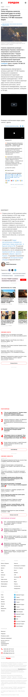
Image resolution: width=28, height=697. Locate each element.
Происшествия (4, 581)
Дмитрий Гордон (20, 594)
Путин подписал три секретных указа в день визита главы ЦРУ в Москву (13, 495)
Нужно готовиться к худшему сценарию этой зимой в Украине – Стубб (12, 490)
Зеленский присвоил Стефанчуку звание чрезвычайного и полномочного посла (11, 500)
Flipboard (18, 616)
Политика (3, 565)
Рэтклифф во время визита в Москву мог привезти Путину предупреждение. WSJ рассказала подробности (12, 479)
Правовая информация (6, 638)
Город (2, 592)
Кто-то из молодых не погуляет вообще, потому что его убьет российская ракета (14, 335)
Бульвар (4, 309)
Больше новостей (14, 514)
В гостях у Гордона (18, 568)
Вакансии (3, 631)
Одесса (2, 599)
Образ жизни (4, 579)
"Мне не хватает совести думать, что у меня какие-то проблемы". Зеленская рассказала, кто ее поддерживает (15, 537)
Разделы (16, 560)
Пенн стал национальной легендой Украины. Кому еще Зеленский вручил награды (7, 322)
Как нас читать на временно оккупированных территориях (5, 643)
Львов (2, 597)
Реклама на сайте (5, 635)
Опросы (16, 583)
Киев (2, 594)
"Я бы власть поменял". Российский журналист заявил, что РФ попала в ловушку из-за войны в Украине (13, 472)
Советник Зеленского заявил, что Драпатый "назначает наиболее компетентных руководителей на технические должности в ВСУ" (15, 421)
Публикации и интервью (19, 565)
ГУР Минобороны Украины (7, 275)
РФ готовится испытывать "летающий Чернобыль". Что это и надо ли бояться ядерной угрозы (14, 485)
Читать (23, 279)
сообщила (4, 63)
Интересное (4, 586)
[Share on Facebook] (9, 270)
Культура (3, 574)
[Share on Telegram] (15, 270)
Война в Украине (5, 563)
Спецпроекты (17, 588)
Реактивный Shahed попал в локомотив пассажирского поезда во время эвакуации (14, 429)
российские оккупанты (19, 275)
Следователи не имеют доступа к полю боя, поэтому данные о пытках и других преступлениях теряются (13, 358)
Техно (2, 577)
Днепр (2, 606)
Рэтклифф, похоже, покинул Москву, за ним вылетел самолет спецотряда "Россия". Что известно (12, 506)
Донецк (3, 601)
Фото (15, 579)
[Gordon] (13, 3)
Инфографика (4, 583)
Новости (3, 560)
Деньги (2, 568)
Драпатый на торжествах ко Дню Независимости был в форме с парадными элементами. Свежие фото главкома (15, 544)
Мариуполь (3, 608)
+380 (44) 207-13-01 (8, 649)
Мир (2, 570)
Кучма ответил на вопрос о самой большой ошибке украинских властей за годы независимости (15, 444)
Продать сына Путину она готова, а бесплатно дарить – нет (12, 340)
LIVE (15, 574)
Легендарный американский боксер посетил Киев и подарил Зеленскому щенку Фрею (14, 460)
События (8, 6)
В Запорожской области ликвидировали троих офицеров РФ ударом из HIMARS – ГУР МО (7, 300)
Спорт (2, 572)
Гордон (2, 6)
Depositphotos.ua (21, 669)
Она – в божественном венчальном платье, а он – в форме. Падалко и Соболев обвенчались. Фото (15, 523)
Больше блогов (13, 363)
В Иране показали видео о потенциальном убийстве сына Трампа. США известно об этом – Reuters (13, 466)
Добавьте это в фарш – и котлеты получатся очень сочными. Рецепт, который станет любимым (15, 552)
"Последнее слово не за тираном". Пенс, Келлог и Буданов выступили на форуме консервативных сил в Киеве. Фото (15, 436)
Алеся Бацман (19, 611)
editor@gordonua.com (8, 653)
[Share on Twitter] (12, 270)
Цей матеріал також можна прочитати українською (12, 24)
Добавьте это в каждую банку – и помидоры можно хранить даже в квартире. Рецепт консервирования (15, 530)
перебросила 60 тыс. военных (12, 252)
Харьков (3, 603)
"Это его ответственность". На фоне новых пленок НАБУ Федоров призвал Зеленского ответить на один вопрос (15, 414)
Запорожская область (6, 273)
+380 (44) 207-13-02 (8, 651)
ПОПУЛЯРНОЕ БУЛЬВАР (8, 518)
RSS (17, 618)
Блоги (15, 570)
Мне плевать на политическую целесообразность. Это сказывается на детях (13, 351)
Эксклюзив (16, 577)
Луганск (3, 610)
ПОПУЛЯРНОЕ (5, 409)
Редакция (3, 633)
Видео (15, 581)
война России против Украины (19, 273)
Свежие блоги (6, 332)
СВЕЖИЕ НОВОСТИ (7, 456)
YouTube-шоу (17, 586)
